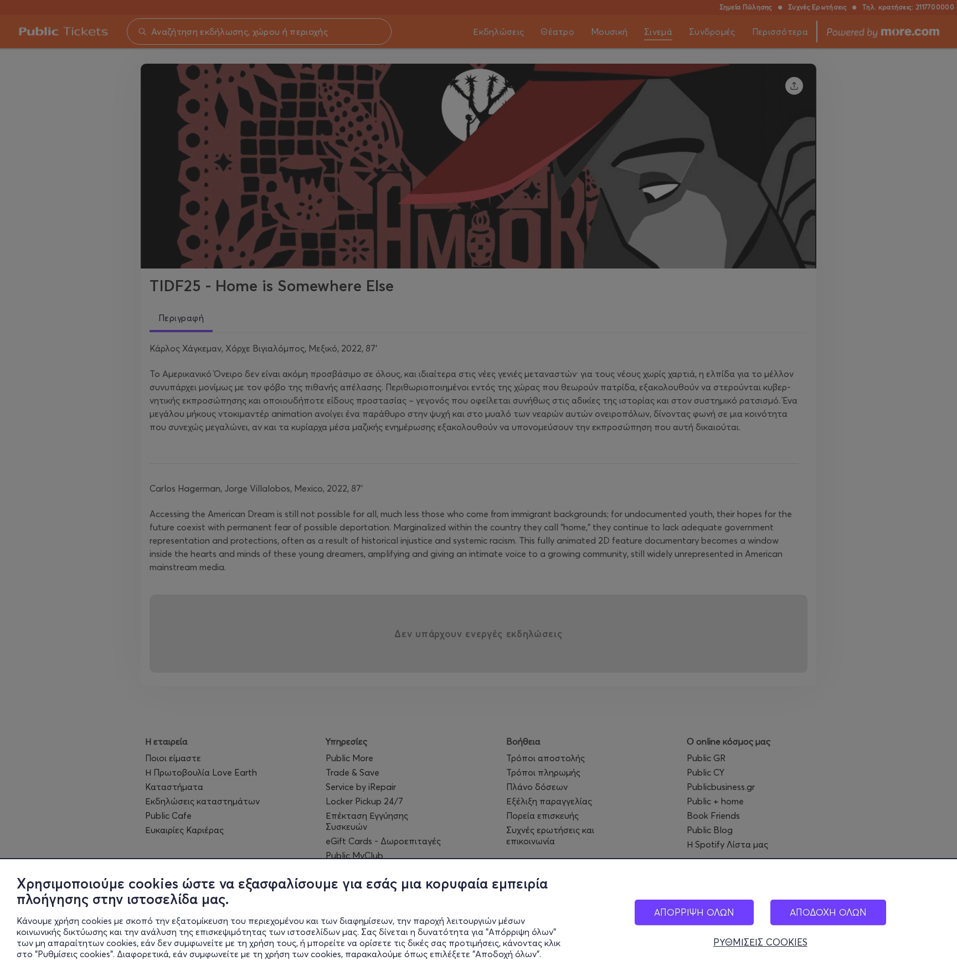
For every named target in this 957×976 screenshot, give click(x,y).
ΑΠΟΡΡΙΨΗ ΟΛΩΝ (694, 912)
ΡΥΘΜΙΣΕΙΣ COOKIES (760, 942)
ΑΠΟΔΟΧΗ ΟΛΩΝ (828, 912)
